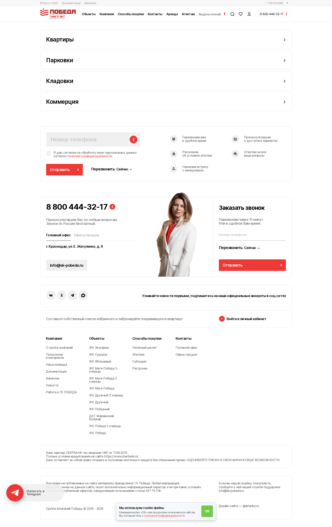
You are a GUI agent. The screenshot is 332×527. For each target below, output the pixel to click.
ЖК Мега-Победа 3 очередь (103, 369)
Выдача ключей (210, 14)
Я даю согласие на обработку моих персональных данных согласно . (95, 154)
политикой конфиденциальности (164, 515)
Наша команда (56, 364)
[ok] (61, 295)
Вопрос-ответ (49, 3)
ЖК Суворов (98, 354)
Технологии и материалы (55, 356)
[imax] (83, 295)
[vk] (51, 295)
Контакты (184, 338)
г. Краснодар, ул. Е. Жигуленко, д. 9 (74, 246)
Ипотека (138, 354)
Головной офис (186, 347)
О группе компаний (59, 347)
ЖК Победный (99, 409)
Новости (52, 385)
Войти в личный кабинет (246, 319)
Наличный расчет (144, 347)
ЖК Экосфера (99, 347)
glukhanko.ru (251, 506)
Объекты (96, 338)
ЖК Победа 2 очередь (105, 426)
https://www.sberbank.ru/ (121, 456)
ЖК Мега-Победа (101, 388)
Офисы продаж (186, 354)
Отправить (60, 169)
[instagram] (72, 295)
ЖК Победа (97, 433)
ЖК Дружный (98, 402)
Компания (54, 338)
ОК (207, 511)
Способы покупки (147, 338)
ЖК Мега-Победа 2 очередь (103, 379)
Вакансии (90, 3)
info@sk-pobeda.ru (66, 265)
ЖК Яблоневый (100, 361)
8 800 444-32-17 (77, 207)
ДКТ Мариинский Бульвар (101, 417)
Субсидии (139, 361)
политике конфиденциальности (89, 156)
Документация (71, 3)
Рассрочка (139, 368)
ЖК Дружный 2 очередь (106, 395)
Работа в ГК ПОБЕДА (61, 392)
